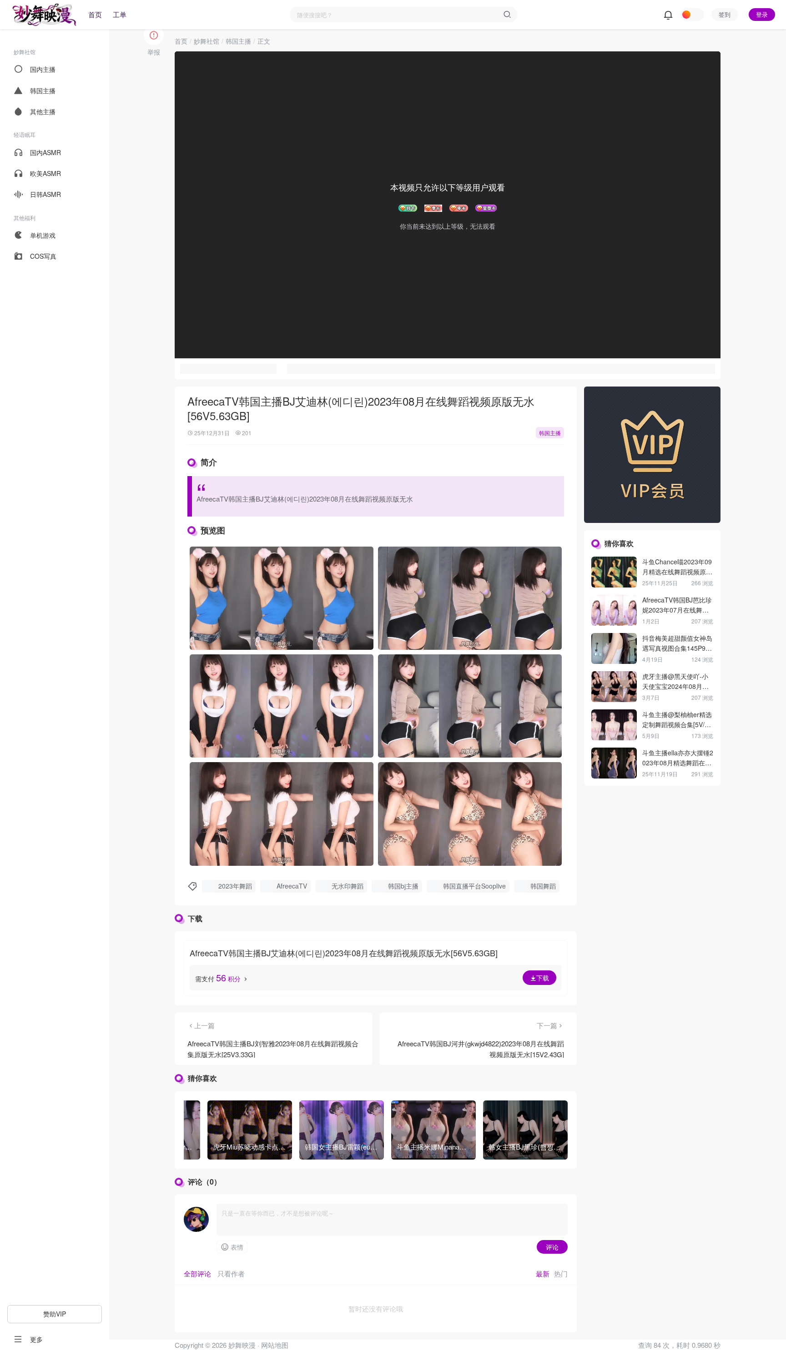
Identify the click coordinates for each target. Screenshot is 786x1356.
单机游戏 (42, 235)
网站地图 (274, 1345)
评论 (552, 1246)
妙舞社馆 (206, 40)
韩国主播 (42, 90)
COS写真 (43, 256)
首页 (95, 14)
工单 (119, 14)
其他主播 (42, 111)
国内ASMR (45, 152)
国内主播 (42, 69)
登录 (762, 14)
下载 (542, 977)
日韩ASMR (45, 194)
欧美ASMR (45, 173)
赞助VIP (54, 1313)
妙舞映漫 (241, 1345)
